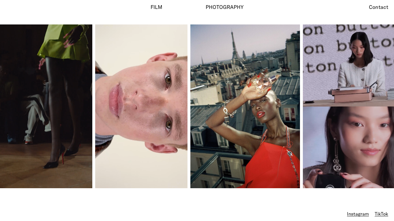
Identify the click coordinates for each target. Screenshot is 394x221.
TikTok (381, 214)
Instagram (358, 214)
